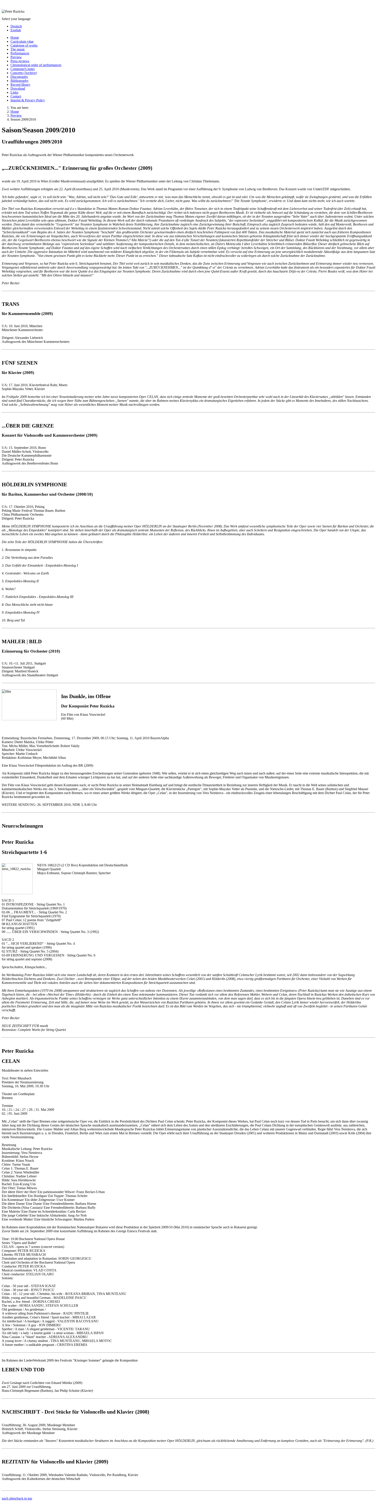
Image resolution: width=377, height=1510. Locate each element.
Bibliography (19, 80)
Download (17, 88)
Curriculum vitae (22, 41)
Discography (19, 77)
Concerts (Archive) (23, 73)
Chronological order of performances (35, 65)
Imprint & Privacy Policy (27, 100)
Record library (20, 84)
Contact (15, 96)
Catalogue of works (24, 45)
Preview (16, 57)
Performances (19, 53)
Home (14, 37)
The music (17, 49)
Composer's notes (22, 69)
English (15, 30)
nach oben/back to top (17, 1498)
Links (14, 92)
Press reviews (19, 61)
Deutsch (16, 26)
